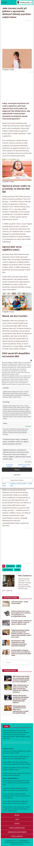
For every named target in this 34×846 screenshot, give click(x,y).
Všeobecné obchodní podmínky (17, 832)
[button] (31, 360)
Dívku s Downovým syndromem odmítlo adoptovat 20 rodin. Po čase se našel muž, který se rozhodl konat (16, 796)
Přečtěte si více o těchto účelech (24, 465)
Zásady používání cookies (17, 828)
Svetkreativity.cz (7, 732)
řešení (17, 569)
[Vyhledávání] (17, 662)
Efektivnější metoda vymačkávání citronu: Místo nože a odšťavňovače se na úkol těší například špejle (20, 709)
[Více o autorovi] (7, 590)
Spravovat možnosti (17, 480)
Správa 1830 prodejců (9, 465)
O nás (17, 819)
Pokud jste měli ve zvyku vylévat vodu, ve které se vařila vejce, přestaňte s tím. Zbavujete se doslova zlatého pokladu (16, 809)
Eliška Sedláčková (24, 576)
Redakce (17, 815)
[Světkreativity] (25, 2)
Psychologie (8, 569)
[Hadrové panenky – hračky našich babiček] (6, 604)
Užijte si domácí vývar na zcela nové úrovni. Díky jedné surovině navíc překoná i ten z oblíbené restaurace (20, 688)
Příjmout (17, 469)
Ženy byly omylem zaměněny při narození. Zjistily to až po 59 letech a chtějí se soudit (21, 622)
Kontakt (30, 483)
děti (18, 566)
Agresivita (10, 566)
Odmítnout (17, 475)
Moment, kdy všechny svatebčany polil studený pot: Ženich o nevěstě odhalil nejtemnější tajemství (21, 699)
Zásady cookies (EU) (17, 836)
